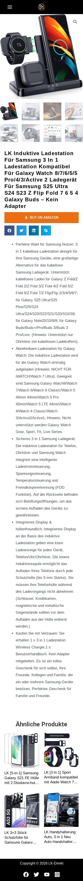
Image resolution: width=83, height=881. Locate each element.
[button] (75, 22)
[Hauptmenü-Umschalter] (9, 7)
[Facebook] (26, 874)
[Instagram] (57, 874)
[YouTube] (47, 874)
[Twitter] (36, 874)
